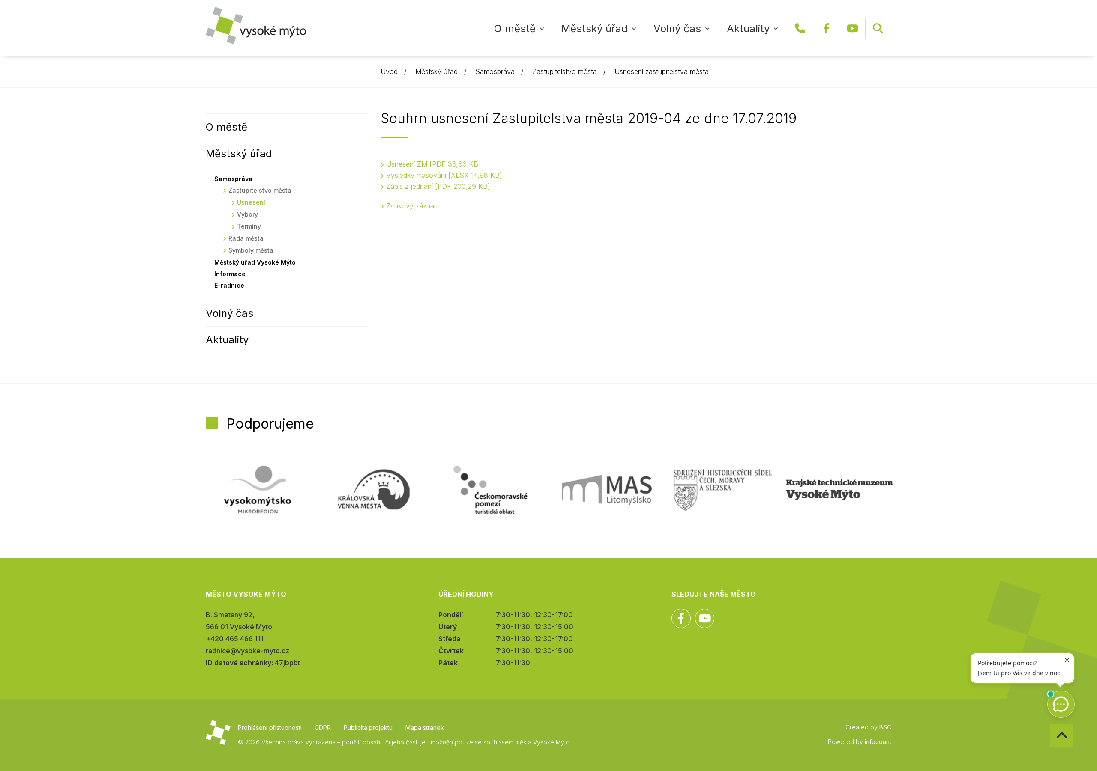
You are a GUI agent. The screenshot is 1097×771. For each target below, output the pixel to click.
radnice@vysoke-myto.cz (247, 650)
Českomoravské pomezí (490, 489)
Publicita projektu (368, 727)
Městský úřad (594, 28)
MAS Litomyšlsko (606, 489)
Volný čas (677, 28)
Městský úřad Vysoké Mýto (255, 262)
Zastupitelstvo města (564, 71)
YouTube (852, 28)
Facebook (826, 28)
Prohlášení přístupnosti (270, 727)
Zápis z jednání (437, 186)
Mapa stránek (424, 727)
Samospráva (495, 71)
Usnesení (251, 202)
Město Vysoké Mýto (256, 25)
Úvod (389, 71)
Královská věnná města (373, 489)
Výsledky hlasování (443, 175)
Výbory (247, 214)
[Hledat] (878, 28)
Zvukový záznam (413, 206)
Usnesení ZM (432, 164)
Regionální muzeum (839, 489)
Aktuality (748, 28)
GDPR (323, 727)
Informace (230, 273)
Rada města (246, 238)
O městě (515, 28)
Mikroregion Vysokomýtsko (257, 489)
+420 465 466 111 (800, 28)
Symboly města (250, 250)
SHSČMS (722, 489)
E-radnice (229, 285)
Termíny (249, 226)
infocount (878, 741)
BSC (885, 727)
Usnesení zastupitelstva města (661, 71)
